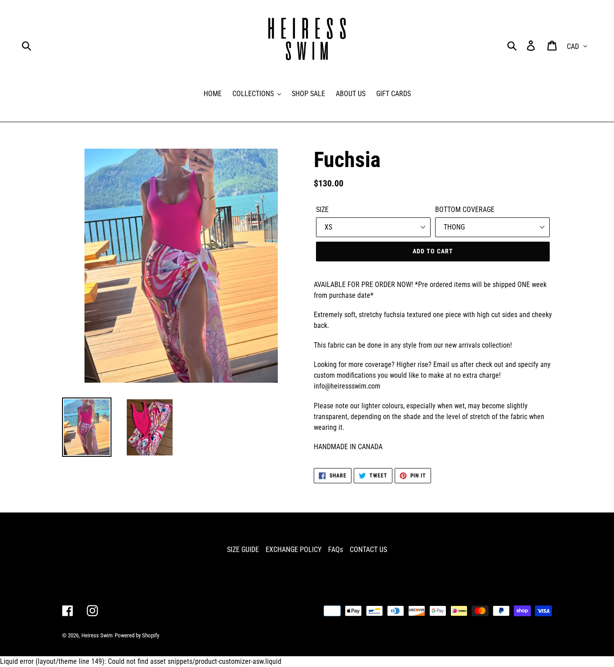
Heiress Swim (97, 635)
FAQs (335, 549)
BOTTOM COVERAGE (464, 209)
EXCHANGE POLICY (293, 549)
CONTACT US (368, 549)
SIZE (322, 209)
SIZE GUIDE (243, 549)
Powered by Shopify (137, 635)
